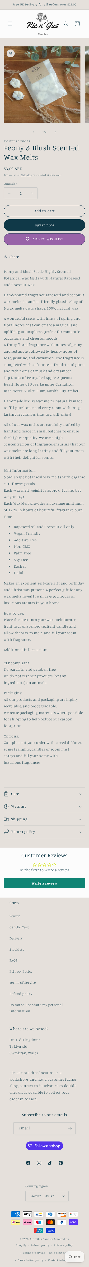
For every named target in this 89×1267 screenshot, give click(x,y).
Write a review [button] (44, 883)
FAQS (13, 960)
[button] (10, 23)
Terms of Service (22, 982)
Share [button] (14, 257)
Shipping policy (60, 1252)
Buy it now (44, 225)
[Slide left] (33, 132)
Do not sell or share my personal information (36, 1008)
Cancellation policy (30, 1260)
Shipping (26, 175)
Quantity (10, 183)
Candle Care (19, 927)
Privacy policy (63, 1245)
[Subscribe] (69, 1128)
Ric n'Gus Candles (41, 1239)
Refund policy (20, 994)
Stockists (16, 949)
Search (15, 916)
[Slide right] (55, 132)
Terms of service (34, 1252)
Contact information (62, 1260)
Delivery (16, 938)
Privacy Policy (21, 971)
